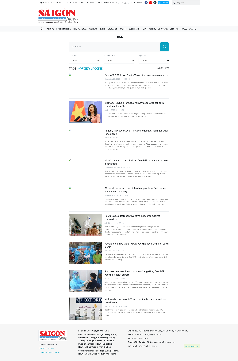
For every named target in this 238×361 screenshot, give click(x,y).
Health (102, 29)
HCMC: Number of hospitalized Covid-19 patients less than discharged (136, 162)
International (79, 29)
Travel (184, 29)
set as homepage (191, 346)
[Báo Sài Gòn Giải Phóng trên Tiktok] (155, 2)
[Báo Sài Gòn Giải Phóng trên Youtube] (150, 2)
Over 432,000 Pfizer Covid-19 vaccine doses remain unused (137, 75)
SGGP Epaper (136, 3)
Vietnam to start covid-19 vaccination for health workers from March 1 (135, 301)
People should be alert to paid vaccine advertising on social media (137, 245)
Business (93, 29)
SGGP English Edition (58, 15)
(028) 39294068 (46, 348)
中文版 (124, 3)
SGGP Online (72, 3)
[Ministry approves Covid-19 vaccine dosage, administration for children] (85, 140)
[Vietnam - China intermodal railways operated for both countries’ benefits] (85, 112)
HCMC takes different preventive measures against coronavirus (132, 217)
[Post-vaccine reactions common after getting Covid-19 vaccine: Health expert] (85, 281)
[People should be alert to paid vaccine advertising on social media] (85, 253)
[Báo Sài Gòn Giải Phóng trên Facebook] (146, 2)
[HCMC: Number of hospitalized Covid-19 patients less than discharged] (85, 170)
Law (144, 29)
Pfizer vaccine (152, 144)
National (50, 29)
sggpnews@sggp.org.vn (49, 352)
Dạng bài (142, 56)
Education (112, 29)
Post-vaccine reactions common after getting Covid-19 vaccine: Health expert (134, 273)
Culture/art (135, 29)
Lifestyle (174, 29)
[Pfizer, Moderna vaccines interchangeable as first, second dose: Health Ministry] (85, 198)
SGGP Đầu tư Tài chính (107, 3)
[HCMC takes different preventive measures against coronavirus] (85, 225)
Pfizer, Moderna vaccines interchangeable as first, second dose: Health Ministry (136, 190)
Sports (123, 29)
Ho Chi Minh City (63, 29)
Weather (193, 29)
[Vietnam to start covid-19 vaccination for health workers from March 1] (85, 309)
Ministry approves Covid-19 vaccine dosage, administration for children (136, 132)
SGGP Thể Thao (87, 3)
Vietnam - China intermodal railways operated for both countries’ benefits (134, 104)
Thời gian (73, 56)
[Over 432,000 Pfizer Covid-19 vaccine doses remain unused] (85, 85)
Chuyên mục (109, 56)
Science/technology (158, 29)
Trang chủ (41, 29)
